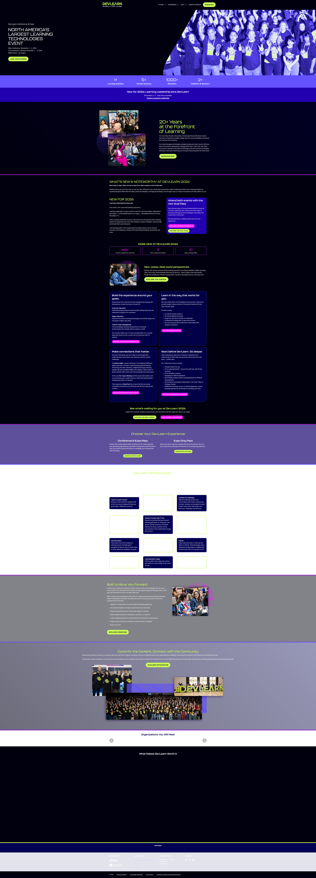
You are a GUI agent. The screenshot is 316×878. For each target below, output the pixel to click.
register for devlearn (133, 455)
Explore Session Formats (172, 330)
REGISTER (209, 5)
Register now (168, 156)
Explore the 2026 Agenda (145, 417)
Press (137, 864)
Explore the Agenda (156, 279)
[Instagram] (190, 860)
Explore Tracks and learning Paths (126, 341)
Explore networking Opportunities (125, 392)
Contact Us (138, 868)
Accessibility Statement (136, 874)
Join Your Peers (18, 59)
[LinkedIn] (187, 860)
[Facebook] (194, 860)
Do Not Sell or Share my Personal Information (169, 874)
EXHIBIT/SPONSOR (195, 5)
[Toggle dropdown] (165, 5)
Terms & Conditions (122, 874)
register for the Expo (183, 451)
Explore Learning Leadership (158, 98)
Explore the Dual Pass (179, 230)
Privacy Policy (149, 874)
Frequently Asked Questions (144, 860)
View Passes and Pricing (171, 417)
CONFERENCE (172, 5)
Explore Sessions (118, 632)
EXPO (182, 5)
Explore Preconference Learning (175, 394)
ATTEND (161, 5)
